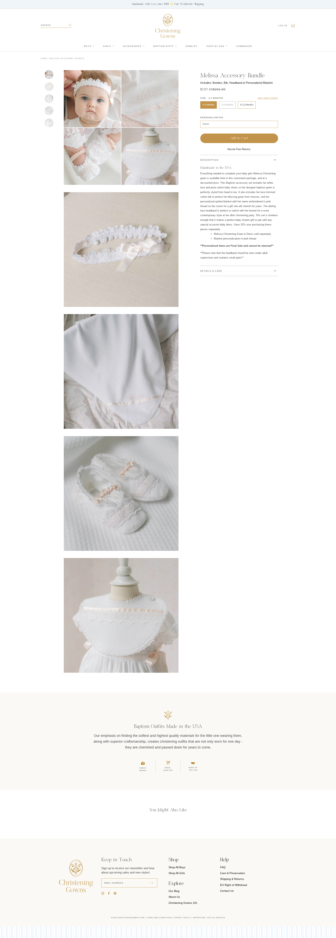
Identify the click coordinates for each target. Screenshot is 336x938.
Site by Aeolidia (216, 918)
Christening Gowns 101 (183, 902)
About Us (174, 896)
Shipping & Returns (232, 878)
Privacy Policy (182, 918)
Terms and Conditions (159, 918)
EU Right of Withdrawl (233, 884)
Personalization (211, 117)
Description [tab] (209, 160)
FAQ (223, 867)
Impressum (199, 918)
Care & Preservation (232, 873)
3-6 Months (227, 104)
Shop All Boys (177, 867)
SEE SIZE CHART (268, 98)
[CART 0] (293, 25)
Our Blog (174, 891)
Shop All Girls (177, 873)
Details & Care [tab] (211, 271)
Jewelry (192, 46)
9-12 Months (246, 104)
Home (44, 58)
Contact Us (227, 890)
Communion (244, 46)
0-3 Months (208, 104)
